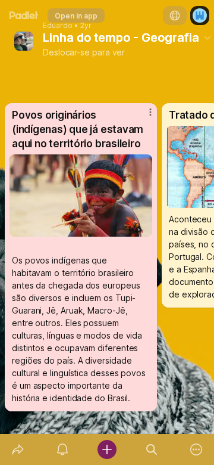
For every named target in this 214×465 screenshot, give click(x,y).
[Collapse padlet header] (207, 37)
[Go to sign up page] (199, 15)
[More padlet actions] (196, 449)
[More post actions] (142, 117)
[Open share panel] (17, 449)
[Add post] (107, 449)
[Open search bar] (152, 449)
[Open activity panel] (62, 449)
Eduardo (58, 25)
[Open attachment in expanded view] (81, 195)
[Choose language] (175, 15)
